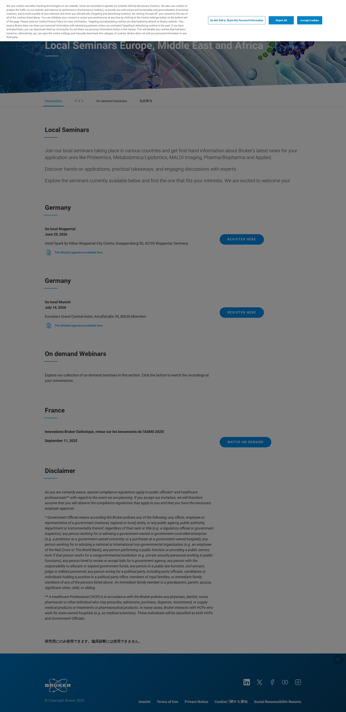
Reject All (281, 20)
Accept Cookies (309, 20)
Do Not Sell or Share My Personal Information (236, 20)
